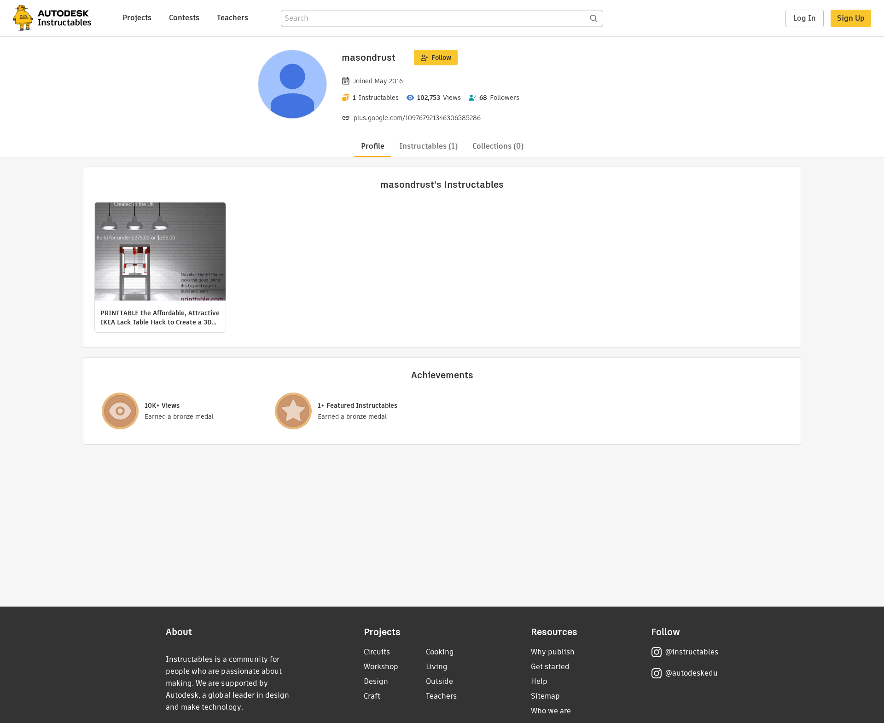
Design (376, 681)
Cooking (440, 652)
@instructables (691, 652)
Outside (439, 681)
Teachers (232, 17)
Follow (441, 57)
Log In (804, 18)
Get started (550, 666)
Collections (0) (497, 146)
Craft (372, 696)
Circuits (377, 652)
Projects (136, 17)
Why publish (553, 652)
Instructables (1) (428, 146)
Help (539, 681)
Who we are (551, 711)
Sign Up (851, 18)
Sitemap (545, 696)
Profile (372, 146)
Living (437, 666)
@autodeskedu (691, 673)
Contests (184, 17)
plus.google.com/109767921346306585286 (417, 117)
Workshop (381, 666)
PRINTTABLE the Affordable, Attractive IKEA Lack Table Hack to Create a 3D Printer (160, 317)
